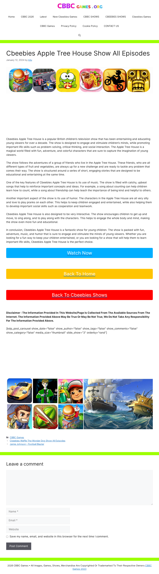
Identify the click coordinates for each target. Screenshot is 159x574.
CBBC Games (47, 26)
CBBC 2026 (27, 16)
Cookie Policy (90, 26)
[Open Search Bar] (79, 35)
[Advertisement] (79, 115)
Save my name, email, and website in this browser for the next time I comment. (59, 536)
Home (11, 16)
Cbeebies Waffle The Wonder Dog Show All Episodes (37, 440)
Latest (43, 16)
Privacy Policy (68, 26)
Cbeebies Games (141, 16)
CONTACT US (111, 26)
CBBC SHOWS (91, 16)
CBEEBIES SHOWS (115, 16)
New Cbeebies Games (65, 16)
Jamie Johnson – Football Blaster (27, 444)
